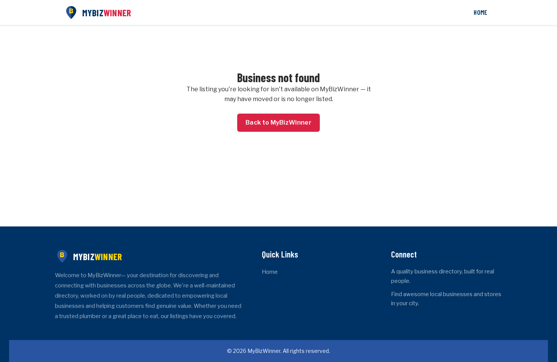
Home (480, 12)
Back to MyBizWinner (278, 122)
